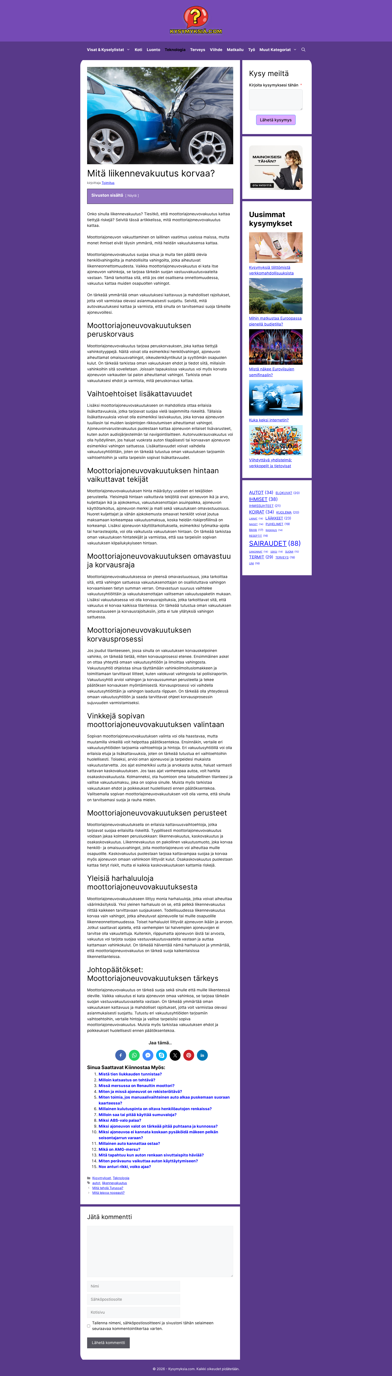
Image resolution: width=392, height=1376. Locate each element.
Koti (138, 49)
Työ (251, 49)
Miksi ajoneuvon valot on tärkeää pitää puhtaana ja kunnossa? (158, 1126)
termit (261, 557)
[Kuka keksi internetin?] (276, 398)
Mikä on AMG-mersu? (119, 1149)
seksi (276, 551)
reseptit (258, 535)
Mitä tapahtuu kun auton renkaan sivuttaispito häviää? (151, 1155)
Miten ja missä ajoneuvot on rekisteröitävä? (140, 1091)
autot (96, 1183)
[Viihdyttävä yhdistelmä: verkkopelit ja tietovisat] (276, 441)
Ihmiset (263, 499)
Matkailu (235, 49)
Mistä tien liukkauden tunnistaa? (130, 1074)
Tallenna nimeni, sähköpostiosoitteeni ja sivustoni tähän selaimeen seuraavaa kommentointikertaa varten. (152, 1326)
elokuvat (288, 493)
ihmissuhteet (265, 506)
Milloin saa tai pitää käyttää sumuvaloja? (138, 1114)
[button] (303, 50)
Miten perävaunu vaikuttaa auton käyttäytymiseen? (148, 1161)
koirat (261, 512)
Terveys (197, 49)
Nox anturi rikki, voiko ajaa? (125, 1166)
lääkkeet (278, 518)
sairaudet (275, 543)
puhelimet (278, 524)
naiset (256, 524)
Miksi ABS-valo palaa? (120, 1120)
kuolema (287, 512)
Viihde (216, 49)
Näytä (132, 195)
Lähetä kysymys (276, 120)
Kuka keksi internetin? (269, 420)
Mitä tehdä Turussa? (107, 1188)
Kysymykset (101, 1178)
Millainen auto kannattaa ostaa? (129, 1143)
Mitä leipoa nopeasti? (108, 1193)
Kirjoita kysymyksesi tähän (273, 85)
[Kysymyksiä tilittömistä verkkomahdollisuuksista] (276, 248)
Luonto (153, 49)
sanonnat (258, 551)
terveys (285, 557)
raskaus (274, 530)
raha (256, 530)
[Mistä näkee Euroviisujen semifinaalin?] (276, 348)
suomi (292, 551)
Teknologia (175, 49)
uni (254, 563)
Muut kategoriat (275, 49)
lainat (256, 518)
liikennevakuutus (114, 1183)
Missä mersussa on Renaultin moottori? (137, 1085)
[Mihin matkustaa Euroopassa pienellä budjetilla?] (276, 297)
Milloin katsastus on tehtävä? (127, 1080)
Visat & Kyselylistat (105, 49)
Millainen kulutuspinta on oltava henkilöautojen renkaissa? (155, 1109)
